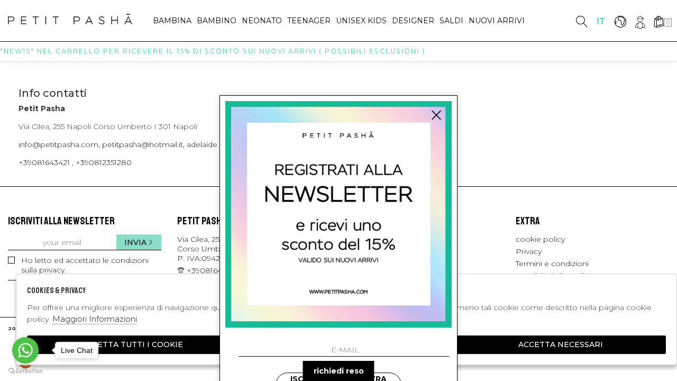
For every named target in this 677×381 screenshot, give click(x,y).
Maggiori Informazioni (94, 319)
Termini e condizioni (552, 263)
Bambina (172, 20)
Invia (135, 242)
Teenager (309, 20)
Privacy (529, 251)
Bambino (216, 20)
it (601, 21)
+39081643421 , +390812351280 (75, 162)
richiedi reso (339, 371)
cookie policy (540, 239)
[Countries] (620, 21)
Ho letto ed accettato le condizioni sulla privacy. (85, 265)
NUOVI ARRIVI (497, 20)
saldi (451, 20)
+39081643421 (212, 270)
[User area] (639, 21)
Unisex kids (361, 20)
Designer (413, 20)
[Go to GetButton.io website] (25, 370)
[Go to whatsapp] (25, 350)
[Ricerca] (582, 21)
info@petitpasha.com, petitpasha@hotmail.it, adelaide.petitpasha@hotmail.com (166, 144)
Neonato (262, 20)
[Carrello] (658, 21)
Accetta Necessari (560, 344)
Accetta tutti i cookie (132, 344)
